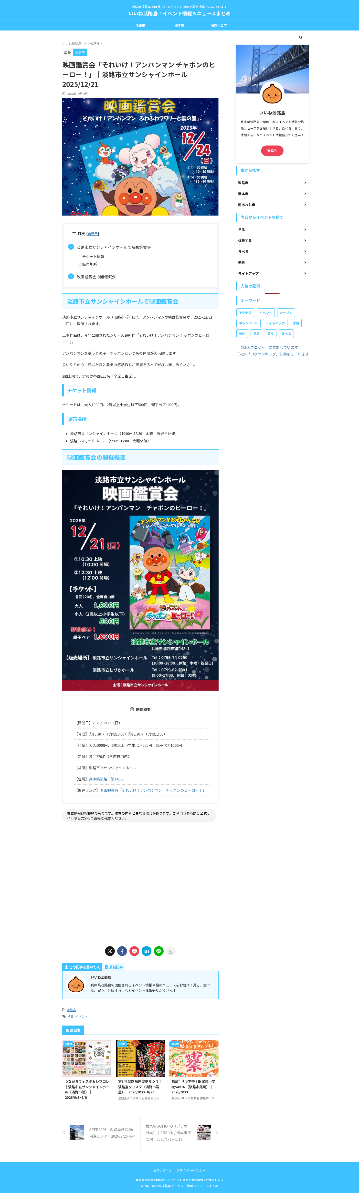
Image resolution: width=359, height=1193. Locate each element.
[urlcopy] (171, 951)
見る (70, 1016)
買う (270, 333)
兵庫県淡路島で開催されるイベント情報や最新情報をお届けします (179, 1180)
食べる (286, 333)
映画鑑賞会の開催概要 (96, 277)
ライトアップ (275, 323)
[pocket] (134, 951)
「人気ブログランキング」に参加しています (272, 353)
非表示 (92, 233)
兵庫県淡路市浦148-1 (106, 778)
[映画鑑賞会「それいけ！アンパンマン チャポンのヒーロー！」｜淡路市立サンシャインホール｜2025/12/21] (146, 951)
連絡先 (272, 150)
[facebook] (122, 951)
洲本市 (179, 25)
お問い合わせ (162, 1170)
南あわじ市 (219, 25)
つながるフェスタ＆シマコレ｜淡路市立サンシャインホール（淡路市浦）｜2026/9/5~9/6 (87, 1089)
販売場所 (89, 264)
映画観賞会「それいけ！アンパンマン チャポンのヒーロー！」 (153, 790)
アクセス (245, 312)
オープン (286, 312)
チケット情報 (93, 256)
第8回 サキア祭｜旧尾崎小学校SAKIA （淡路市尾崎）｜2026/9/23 (193, 1086)
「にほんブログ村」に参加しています (267, 347)
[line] (159, 951)
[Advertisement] (140, 883)
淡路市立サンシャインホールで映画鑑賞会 (114, 247)
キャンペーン (248, 323)
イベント (81, 1016)
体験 (296, 323)
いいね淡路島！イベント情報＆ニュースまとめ (179, 13)
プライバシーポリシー (191, 1170)
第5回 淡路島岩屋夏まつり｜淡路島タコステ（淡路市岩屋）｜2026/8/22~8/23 (140, 1086)
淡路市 (140, 25)
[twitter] (110, 951)
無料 (242, 333)
